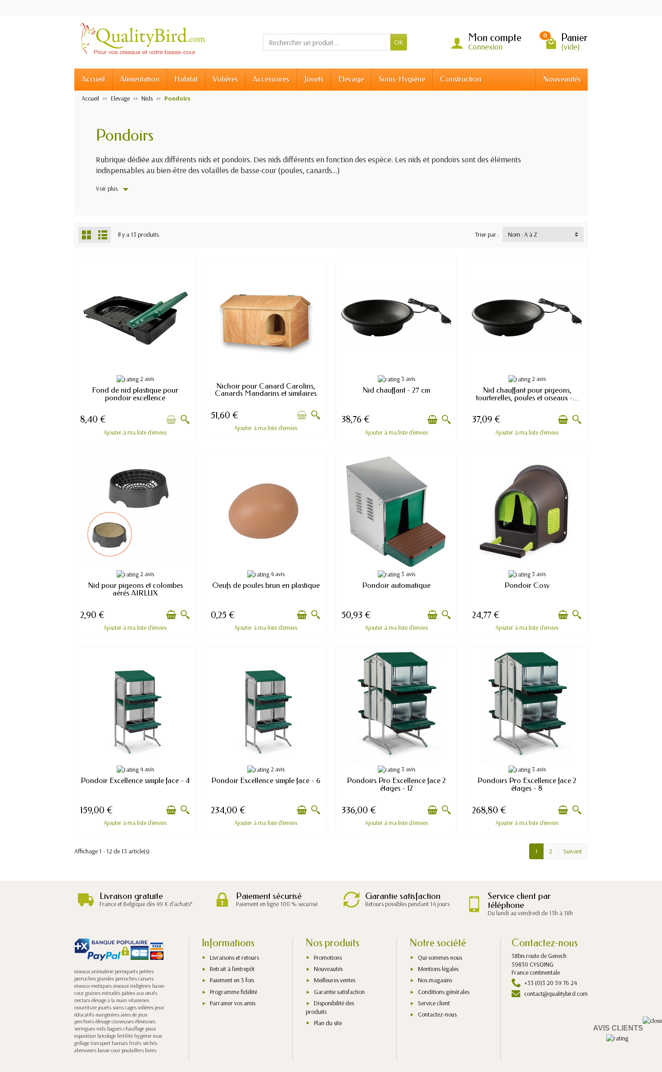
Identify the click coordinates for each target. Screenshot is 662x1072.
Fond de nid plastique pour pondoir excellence (135, 394)
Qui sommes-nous (440, 957)
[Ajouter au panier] (171, 420)
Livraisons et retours (234, 957)
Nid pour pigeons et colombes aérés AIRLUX (135, 589)
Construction (460, 79)
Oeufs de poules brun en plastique (266, 585)
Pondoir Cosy (526, 585)
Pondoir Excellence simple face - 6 (265, 780)
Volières (225, 79)
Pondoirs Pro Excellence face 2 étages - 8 (526, 784)
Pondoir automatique (396, 585)
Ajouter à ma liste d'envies (135, 432)
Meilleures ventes (334, 980)
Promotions (328, 957)
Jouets (313, 79)
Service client (434, 1003)
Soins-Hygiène (402, 79)
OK (399, 41)
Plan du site (328, 1023)
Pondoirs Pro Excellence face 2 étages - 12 (396, 784)
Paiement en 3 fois (232, 980)
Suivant (572, 851)
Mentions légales (438, 969)
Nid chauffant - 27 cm (396, 390)
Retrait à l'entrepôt (232, 969)
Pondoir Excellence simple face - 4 (135, 780)
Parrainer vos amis (232, 1003)
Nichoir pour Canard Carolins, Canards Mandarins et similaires (266, 390)
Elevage (351, 79)
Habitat (186, 79)
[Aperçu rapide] (185, 420)
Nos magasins (435, 980)
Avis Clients (618, 1028)
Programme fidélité (233, 992)
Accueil (93, 79)
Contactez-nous (437, 1014)
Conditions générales (443, 992)
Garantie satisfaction (339, 992)
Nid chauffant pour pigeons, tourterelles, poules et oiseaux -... (527, 394)
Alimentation (139, 79)
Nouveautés (561, 79)
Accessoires (271, 79)
